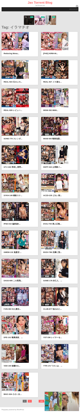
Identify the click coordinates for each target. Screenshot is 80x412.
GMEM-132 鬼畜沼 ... (12, 252)
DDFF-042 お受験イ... (52, 167)
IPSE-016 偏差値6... (12, 224)
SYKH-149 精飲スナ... (13, 195)
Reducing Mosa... (11, 53)
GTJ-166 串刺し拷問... (13, 167)
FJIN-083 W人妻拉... (12, 309)
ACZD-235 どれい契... (52, 195)
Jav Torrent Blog (40, 2)
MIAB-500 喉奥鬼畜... (52, 139)
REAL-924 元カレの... (13, 82)
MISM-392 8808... (50, 110)
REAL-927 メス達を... (52, 82)
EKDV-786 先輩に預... (52, 252)
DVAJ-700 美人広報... (52, 224)
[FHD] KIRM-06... (50, 53)
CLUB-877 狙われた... (52, 309)
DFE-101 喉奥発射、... (13, 337)
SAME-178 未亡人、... (52, 281)
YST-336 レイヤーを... (52, 337)
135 (42, 401)
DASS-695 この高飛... (13, 281)
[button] (73, 9)
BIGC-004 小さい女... (13, 394)
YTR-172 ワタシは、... (52, 366)
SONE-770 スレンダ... (13, 139)
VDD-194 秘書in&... (12, 366)
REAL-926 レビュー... (13, 110)
